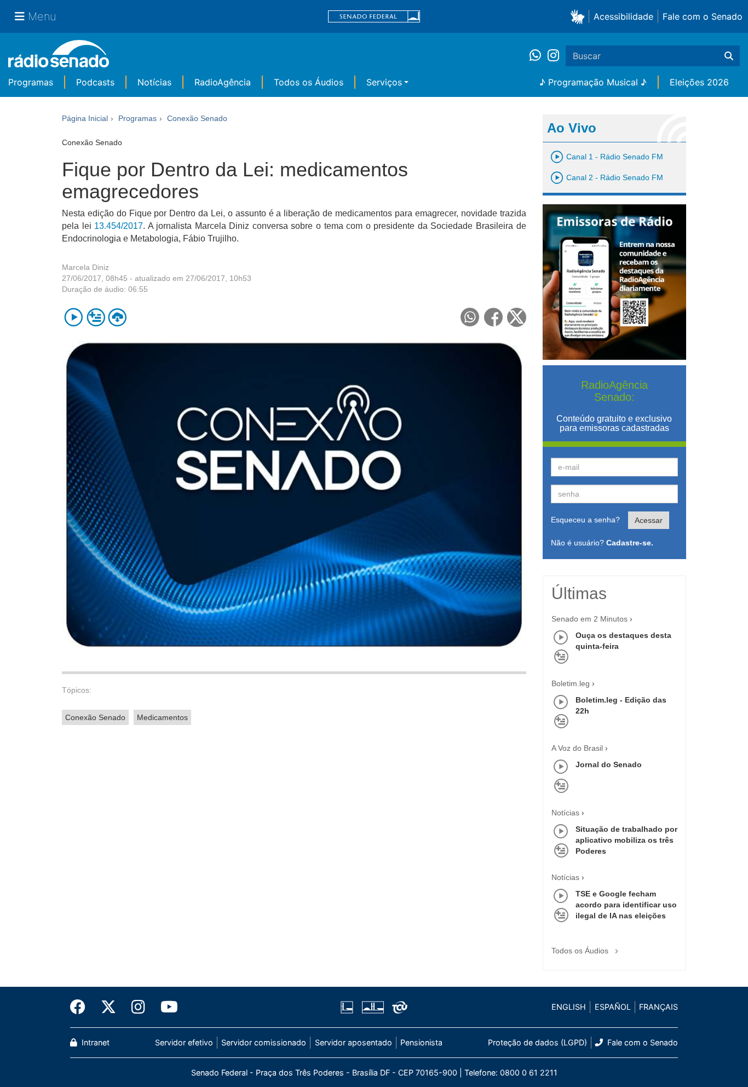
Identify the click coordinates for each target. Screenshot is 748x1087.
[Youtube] (165, 1007)
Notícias (154, 82)
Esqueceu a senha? (585, 519)
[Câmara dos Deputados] (349, 1007)
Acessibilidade (623, 16)
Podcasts (95, 82)
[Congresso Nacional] (372, 1007)
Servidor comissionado (263, 1042)
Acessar (649, 520)
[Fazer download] (117, 317)
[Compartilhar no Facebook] (494, 317)
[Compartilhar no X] (516, 317)
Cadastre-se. (629, 542)
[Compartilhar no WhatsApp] (470, 317)
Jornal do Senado (609, 764)
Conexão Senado (95, 717)
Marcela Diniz (85, 267)
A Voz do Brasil (577, 748)
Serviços (384, 82)
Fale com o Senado (703, 16)
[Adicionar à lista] (95, 317)
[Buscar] (729, 56)
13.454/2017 (118, 226)
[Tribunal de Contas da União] (397, 1007)
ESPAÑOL (613, 1006)
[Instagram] (553, 56)
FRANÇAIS (658, 1006)
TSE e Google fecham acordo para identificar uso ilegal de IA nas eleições (626, 904)
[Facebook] (81, 1007)
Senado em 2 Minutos (589, 618)
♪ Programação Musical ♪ (593, 82)
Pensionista (421, 1042)
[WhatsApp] (539, 56)
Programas (30, 82)
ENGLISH (568, 1006)
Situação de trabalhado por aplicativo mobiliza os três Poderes (626, 840)
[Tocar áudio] (74, 317)
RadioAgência (222, 82)
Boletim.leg (570, 683)
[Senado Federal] (374, 16)
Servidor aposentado (353, 1042)
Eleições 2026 (699, 82)
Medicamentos (162, 717)
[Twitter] (108, 1007)
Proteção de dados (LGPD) (537, 1042)
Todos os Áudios (308, 82)
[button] (580, 16)
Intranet (94, 1042)
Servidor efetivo (184, 1042)
